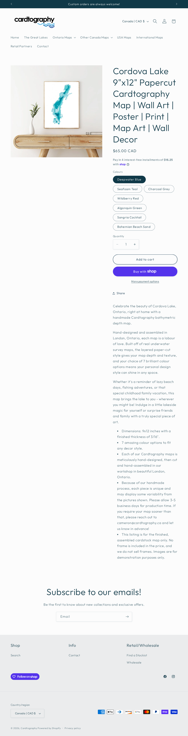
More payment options (145, 281)
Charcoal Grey (159, 189)
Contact (74, 655)
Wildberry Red (128, 198)
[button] (64, 37)
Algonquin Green (129, 208)
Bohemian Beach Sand (134, 227)
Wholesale (134, 662)
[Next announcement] (177, 4)
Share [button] (121, 293)
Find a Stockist (137, 655)
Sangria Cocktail (129, 217)
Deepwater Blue (129, 179)
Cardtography (29, 728)
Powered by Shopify (49, 728)
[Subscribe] (127, 617)
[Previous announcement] (11, 4)
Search (16, 655)
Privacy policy (73, 728)
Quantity (118, 236)
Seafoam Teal (127, 189)
